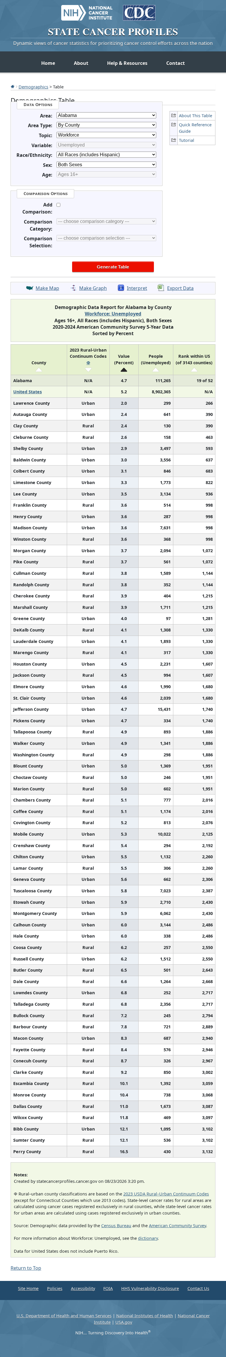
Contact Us (198, 1288)
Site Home (28, 1288)
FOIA (108, 1288)
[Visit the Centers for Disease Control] (139, 10)
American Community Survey (177, 1225)
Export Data (180, 288)
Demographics (33, 87)
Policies (54, 1288)
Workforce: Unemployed (113, 313)
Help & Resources (127, 63)
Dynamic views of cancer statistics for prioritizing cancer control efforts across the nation (113, 43)
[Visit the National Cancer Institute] (86, 10)
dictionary (148, 1238)
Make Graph (93, 288)
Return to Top (26, 1268)
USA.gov (123, 1322)
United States (27, 391)
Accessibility (83, 1288)
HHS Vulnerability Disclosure (150, 1288)
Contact (175, 63)
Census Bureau (116, 1225)
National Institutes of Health (144, 1316)
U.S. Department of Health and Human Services (64, 1316)
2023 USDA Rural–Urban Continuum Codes (166, 1194)
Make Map (47, 288)
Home (48, 63)
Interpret (137, 288)
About (81, 63)
